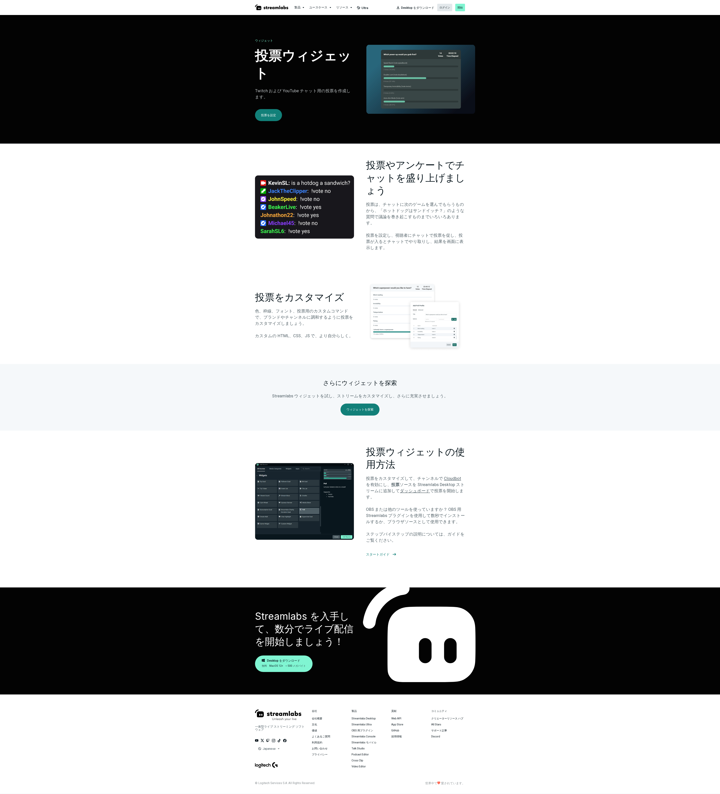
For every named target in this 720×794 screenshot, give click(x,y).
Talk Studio (358, 748)
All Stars (436, 724)
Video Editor (359, 766)
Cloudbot (452, 478)
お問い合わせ (320, 748)
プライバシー (320, 754)
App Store (397, 724)
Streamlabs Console (364, 736)
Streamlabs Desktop (364, 718)
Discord (435, 736)
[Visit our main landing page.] (271, 7)
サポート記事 (439, 730)
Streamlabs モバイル (364, 742)
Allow (78, 23)
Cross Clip (357, 760)
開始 (460, 7)
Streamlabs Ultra (362, 724)
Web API (396, 718)
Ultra (362, 8)
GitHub (395, 730)
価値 (314, 730)
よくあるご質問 (321, 736)
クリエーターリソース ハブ (447, 718)
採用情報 (396, 736)
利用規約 (317, 742)
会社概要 (317, 718)
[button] (299, 7)
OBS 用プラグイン (362, 730)
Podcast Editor (360, 754)
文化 (314, 724)
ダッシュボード (415, 490)
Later (60, 23)
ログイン (445, 7)
